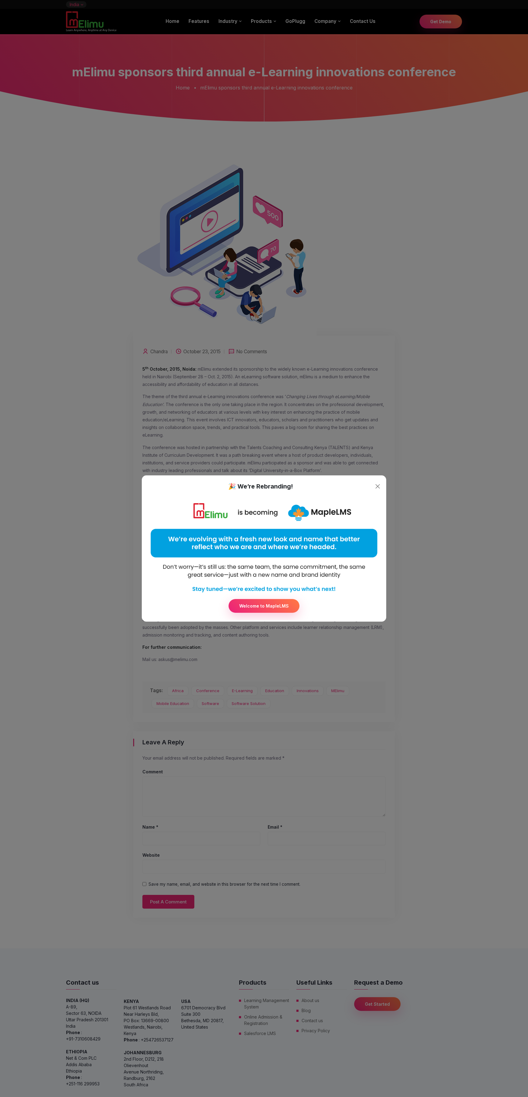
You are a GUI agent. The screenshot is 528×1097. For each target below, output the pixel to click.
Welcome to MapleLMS (264, 605)
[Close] (377, 486)
